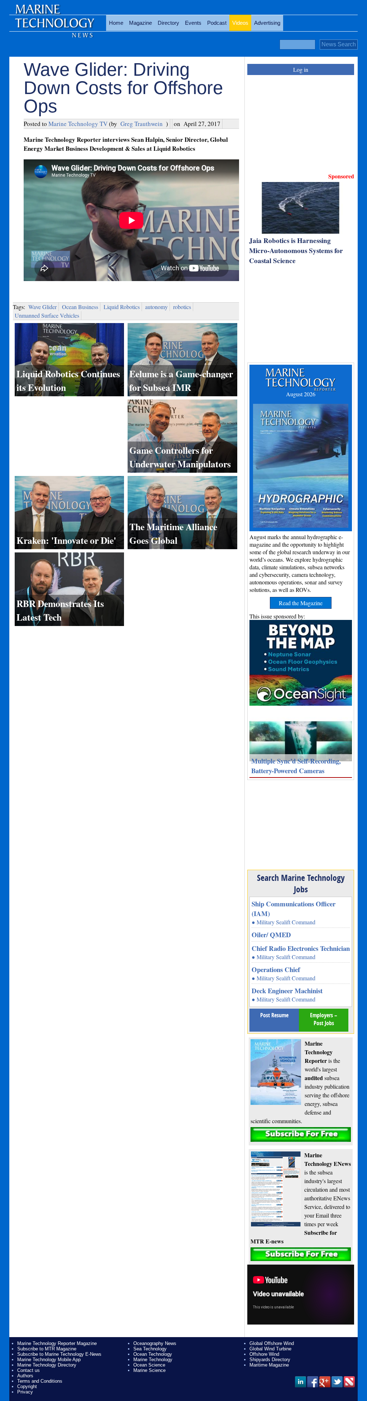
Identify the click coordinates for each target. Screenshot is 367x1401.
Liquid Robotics (122, 306)
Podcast (217, 23)
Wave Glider (42, 306)
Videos (240, 23)
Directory (168, 23)
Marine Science (149, 1370)
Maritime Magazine (269, 1365)
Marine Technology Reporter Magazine (57, 1343)
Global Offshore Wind (271, 1343)
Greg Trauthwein (141, 124)
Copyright (27, 1386)
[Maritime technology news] (54, 27)
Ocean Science (149, 1365)
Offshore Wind (264, 1354)
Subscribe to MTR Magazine (46, 1348)
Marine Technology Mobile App (49, 1359)
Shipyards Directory (269, 1359)
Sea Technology (150, 1348)
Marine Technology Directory (46, 1365)
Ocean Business (80, 306)
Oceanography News (154, 1343)
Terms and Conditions (39, 1381)
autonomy (156, 306)
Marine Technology (152, 1359)
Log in (300, 69)
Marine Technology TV (78, 124)
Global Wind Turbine (270, 1348)
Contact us (28, 1370)
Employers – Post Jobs (323, 1019)
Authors (25, 1375)
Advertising (267, 23)
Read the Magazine (301, 603)
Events (193, 23)
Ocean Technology (152, 1354)
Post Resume (274, 1015)
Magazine (140, 23)
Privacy (25, 1392)
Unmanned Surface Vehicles (47, 315)
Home (116, 23)
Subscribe (301, 1134)
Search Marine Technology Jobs (301, 883)
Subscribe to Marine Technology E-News (59, 1354)
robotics (182, 306)
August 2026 (300, 394)
